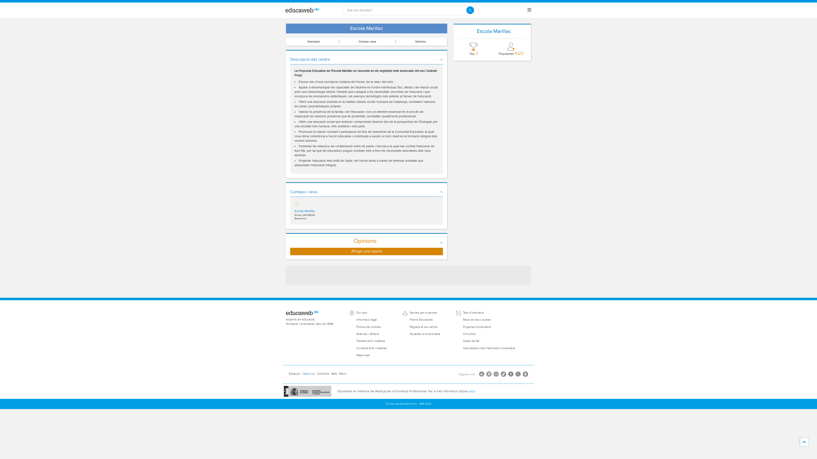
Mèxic (343, 373)
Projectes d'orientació (477, 327)
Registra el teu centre (423, 327)
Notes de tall (471, 341)
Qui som (361, 312)
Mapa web (363, 355)
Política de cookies (368, 327)
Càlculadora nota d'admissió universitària (489, 348)
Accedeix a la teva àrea (425, 334)
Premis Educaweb (421, 320)
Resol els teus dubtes (477, 320)
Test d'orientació (473, 312)
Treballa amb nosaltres (370, 341)
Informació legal (366, 320)
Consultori (469, 334)
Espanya (294, 373)
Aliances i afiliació (367, 334)
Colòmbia (323, 373)
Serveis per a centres (423, 312)
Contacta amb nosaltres (371, 348)
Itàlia (334, 373)
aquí (472, 391)
